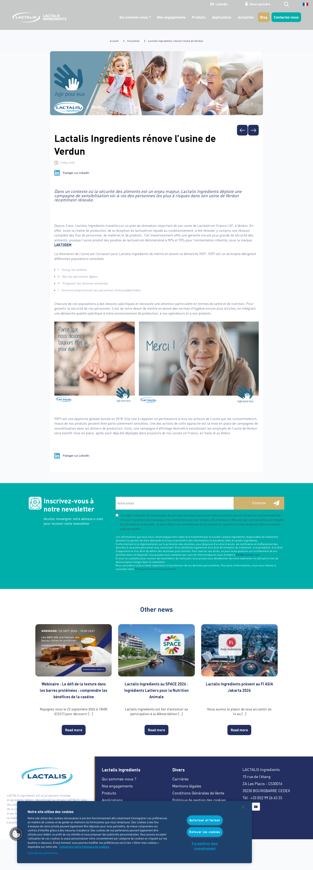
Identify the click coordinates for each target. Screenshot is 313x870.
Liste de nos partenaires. (43, 853)
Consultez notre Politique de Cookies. (84, 846)
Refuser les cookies (204, 832)
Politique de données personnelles (156, 569)
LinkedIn (222, 4)
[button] (16, 834)
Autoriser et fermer (205, 820)
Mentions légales (186, 785)
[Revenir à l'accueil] (38, 17)
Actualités (246, 17)
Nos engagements (171, 17)
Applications (221, 17)
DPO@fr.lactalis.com (248, 554)
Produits (198, 17)
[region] (134, 832)
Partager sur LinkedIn (76, 173)
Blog (263, 17)
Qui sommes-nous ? (135, 17)
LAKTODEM (62, 244)
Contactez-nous (286, 17)
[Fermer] (243, 807)
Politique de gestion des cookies (199, 799)
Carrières (180, 778)
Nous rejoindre (260, 4)
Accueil (114, 40)
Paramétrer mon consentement (205, 845)
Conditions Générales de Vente (198, 792)
